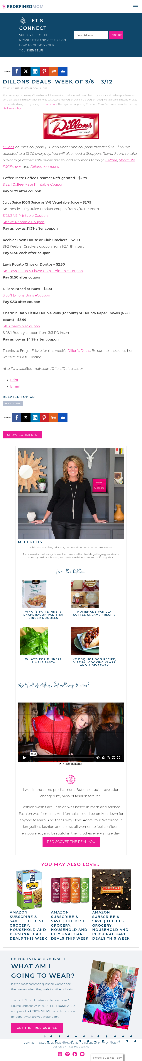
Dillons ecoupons (44, 167)
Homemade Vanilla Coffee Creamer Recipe (94, 613)
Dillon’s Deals (78, 351)
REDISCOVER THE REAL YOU (71, 842)
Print (14, 380)
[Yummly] (53, 71)
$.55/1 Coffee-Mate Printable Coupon (33, 184)
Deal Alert (40, 88)
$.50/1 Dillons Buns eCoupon (26, 295)
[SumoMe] (62, 71)
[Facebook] (16, 71)
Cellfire (111, 160)
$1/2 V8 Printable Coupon (23, 222)
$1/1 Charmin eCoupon (21, 326)
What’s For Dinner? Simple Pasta (43, 661)
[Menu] (135, 5)
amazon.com (50, 104)
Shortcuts (127, 160)
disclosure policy (12, 108)
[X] (26, 71)
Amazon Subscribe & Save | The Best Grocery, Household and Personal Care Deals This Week (28, 925)
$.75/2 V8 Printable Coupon (25, 216)
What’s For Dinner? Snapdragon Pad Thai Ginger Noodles (43, 615)
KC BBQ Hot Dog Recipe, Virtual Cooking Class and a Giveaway (94, 662)
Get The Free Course (37, 1028)
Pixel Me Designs (78, 1046)
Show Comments (22, 435)
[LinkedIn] (35, 71)
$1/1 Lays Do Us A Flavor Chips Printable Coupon (43, 271)
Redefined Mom (22, 6)
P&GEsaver (12, 167)
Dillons (8, 147)
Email (15, 386)
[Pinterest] (44, 71)
